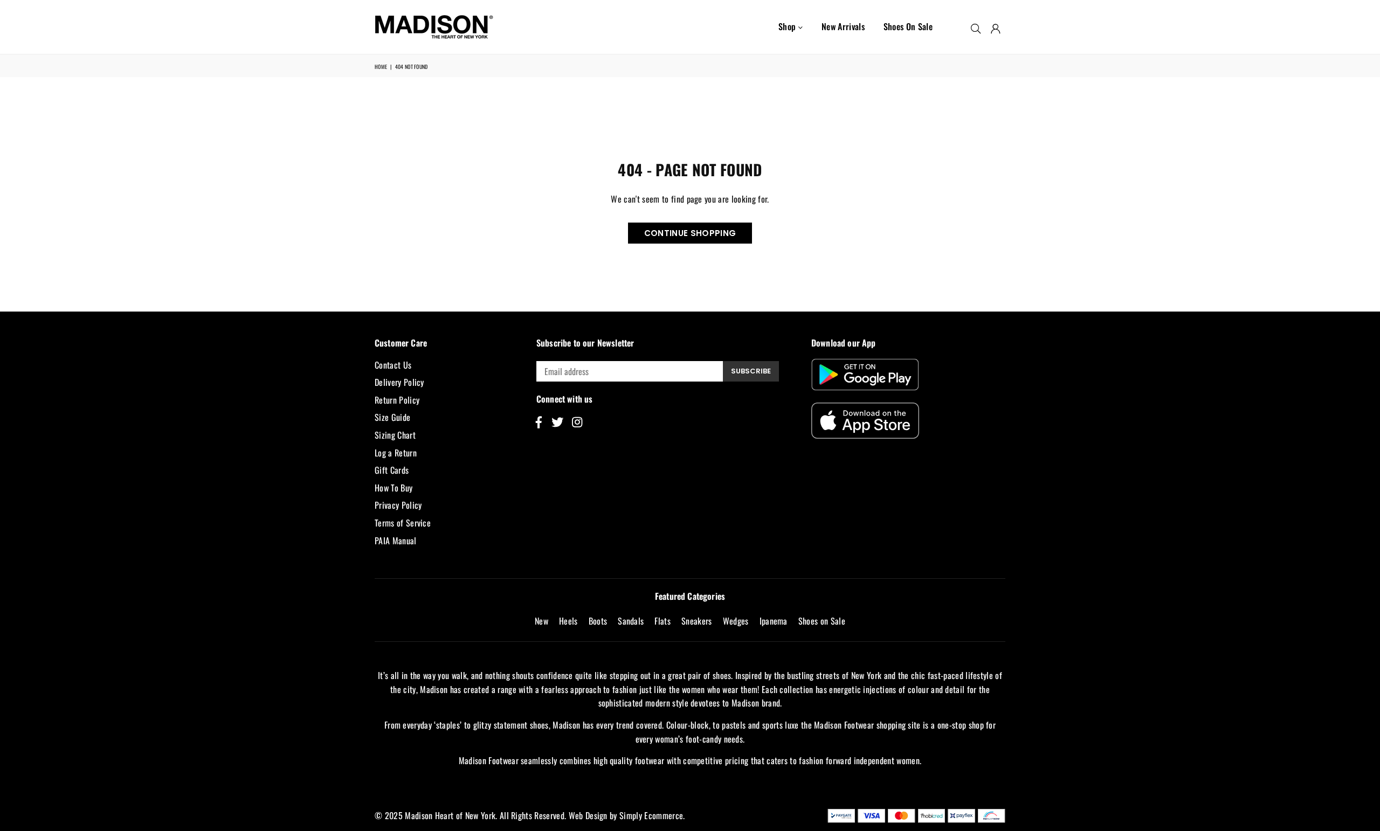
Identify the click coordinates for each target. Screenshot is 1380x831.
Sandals (631, 620)
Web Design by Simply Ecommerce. (627, 815)
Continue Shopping (690, 233)
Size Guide (392, 417)
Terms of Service (403, 522)
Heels (568, 620)
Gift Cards (392, 469)
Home (381, 67)
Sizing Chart (395, 434)
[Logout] (995, 27)
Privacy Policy (398, 504)
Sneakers (696, 620)
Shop (788, 26)
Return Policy (397, 399)
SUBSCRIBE (751, 371)
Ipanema (774, 620)
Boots (598, 620)
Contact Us (393, 364)
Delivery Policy (399, 382)
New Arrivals (843, 26)
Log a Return (396, 452)
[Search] (975, 27)
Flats (662, 620)
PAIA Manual (396, 540)
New (541, 620)
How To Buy (393, 487)
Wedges (736, 620)
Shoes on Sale (908, 26)
